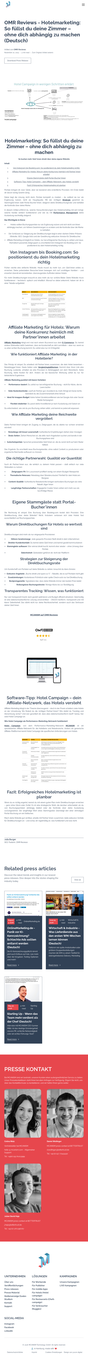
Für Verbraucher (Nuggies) (40, 1307)
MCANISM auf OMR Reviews (44, 615)
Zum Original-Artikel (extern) (42, 52)
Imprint (34, 1352)
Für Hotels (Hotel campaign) (40, 1294)
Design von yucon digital (73, 1352)
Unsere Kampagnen (69, 1282)
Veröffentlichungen (13, 1285)
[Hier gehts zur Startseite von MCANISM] (9, 4)
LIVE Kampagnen (68, 1285)
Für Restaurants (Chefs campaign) (43, 1300)
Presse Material (11, 1292)
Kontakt (8, 1303)
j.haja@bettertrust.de (13, 1225)
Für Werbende (39, 1282)
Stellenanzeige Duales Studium (15, 1297)
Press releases (11, 1289)
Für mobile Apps (40, 1289)
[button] (82, 4)
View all (77, 880)
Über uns (8, 1282)
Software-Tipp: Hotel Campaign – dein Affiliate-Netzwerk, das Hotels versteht (46, 182)
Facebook (9, 1327)
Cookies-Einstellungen (53, 1352)
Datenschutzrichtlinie (15, 1352)
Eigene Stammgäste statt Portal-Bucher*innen (46, 178)
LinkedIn (8, 1331)
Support (8, 1306)
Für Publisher (38, 1285)
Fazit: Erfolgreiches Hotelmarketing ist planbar (46, 185)
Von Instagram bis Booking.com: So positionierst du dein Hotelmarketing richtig (46, 168)
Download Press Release (17, 61)
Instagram (9, 1324)
